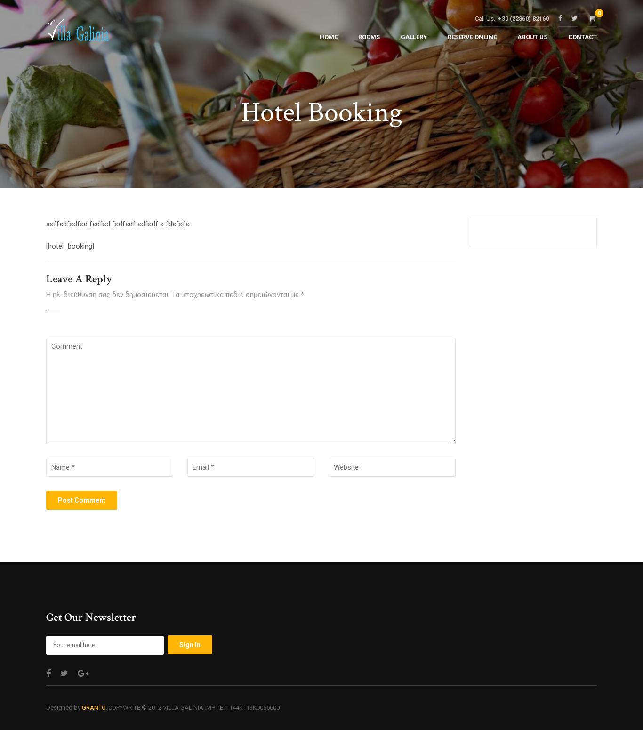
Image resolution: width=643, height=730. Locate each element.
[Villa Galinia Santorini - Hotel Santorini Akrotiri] (78, 32)
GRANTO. (94, 707)
